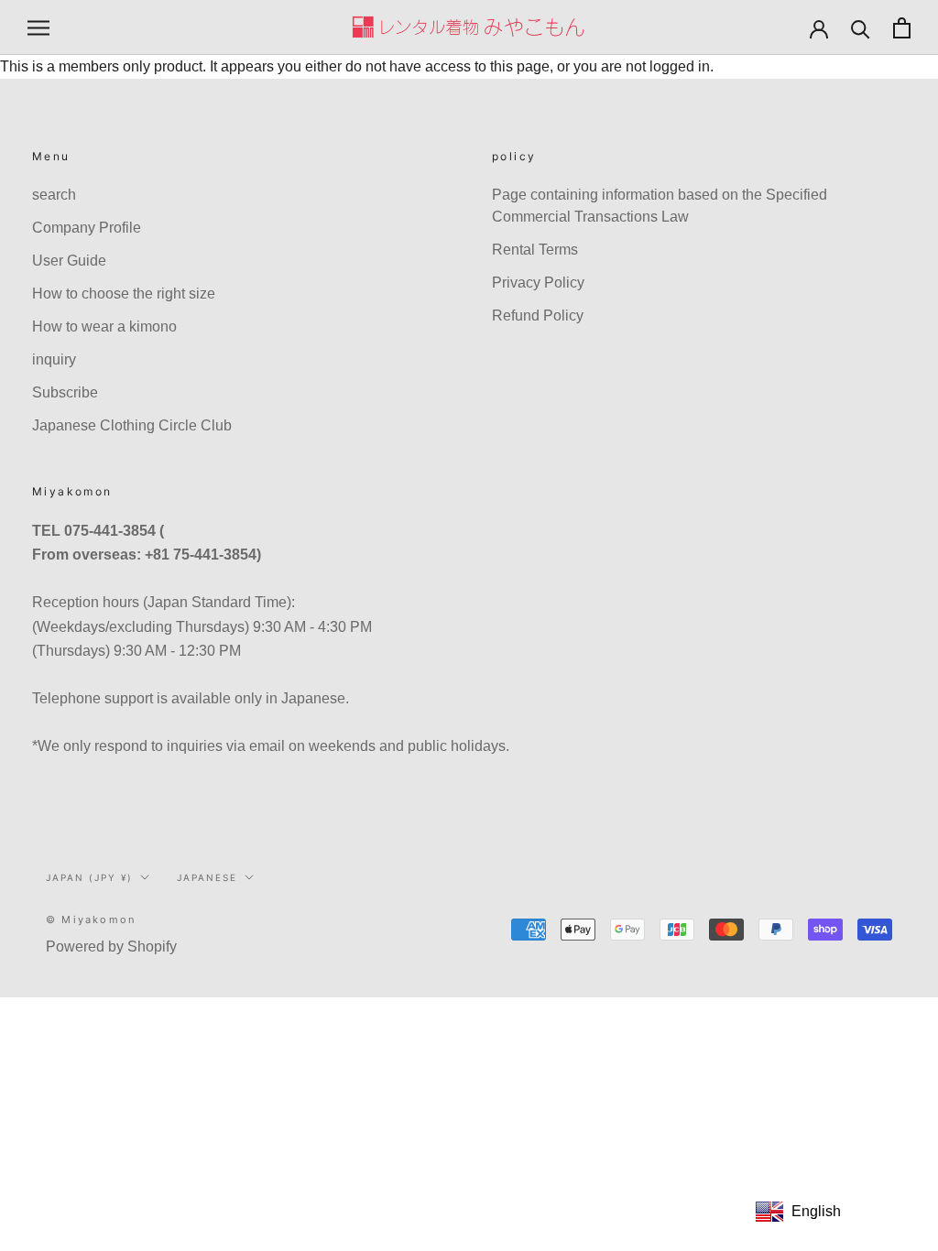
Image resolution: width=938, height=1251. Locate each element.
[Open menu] (38, 27)
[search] (860, 28)
